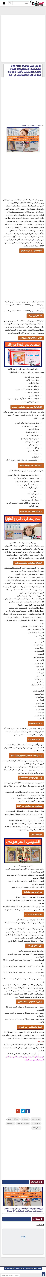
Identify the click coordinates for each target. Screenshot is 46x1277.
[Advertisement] (23, 38)
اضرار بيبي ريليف (36, 1119)
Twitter (23, 1111)
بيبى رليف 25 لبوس (13, 1119)
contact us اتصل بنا (9, 1268)
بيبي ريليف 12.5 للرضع (23, 1123)
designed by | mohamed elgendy (10, 1275)
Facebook (27, 1111)
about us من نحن (20, 1268)
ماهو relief (10, 1123)
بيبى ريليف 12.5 (36, 1123)
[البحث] (10, 3)
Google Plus (18, 1111)
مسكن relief (36, 1128)
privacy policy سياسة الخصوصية (33, 1268)
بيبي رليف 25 (25, 1119)
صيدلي (34, 239)
